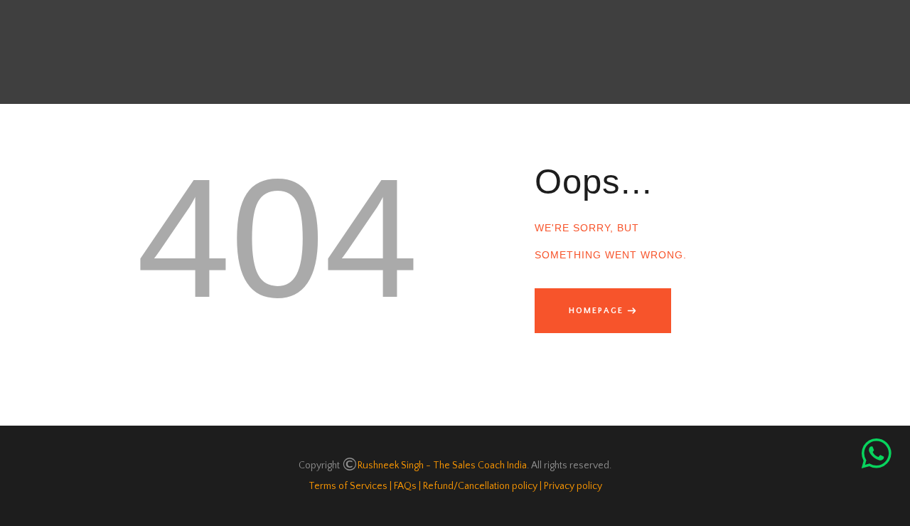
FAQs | (406, 486)
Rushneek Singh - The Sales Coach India (442, 465)
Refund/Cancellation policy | (481, 486)
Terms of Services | (350, 486)
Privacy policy (573, 486)
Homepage (596, 310)
